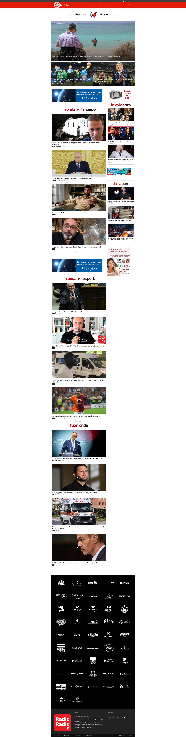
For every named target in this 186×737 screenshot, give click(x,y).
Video (53, 146)
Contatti (119, 735)
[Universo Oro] (61, 700)
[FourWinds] (77, 609)
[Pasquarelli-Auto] (61, 661)
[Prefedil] (77, 661)
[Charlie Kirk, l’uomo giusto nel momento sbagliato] (121, 133)
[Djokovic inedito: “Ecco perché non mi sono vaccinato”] (79, 197)
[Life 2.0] (61, 635)
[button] (130, 5)
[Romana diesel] (61, 674)
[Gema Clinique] (109, 609)
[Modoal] (109, 635)
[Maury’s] (93, 635)
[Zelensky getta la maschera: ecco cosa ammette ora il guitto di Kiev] (79, 477)
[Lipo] (77, 635)
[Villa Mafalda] (77, 700)
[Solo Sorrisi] (125, 674)
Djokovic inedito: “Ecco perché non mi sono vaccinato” (70, 213)
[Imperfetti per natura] (125, 622)
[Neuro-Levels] (61, 648)
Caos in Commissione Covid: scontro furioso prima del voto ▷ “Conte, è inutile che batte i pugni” (121, 123)
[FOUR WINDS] (77, 103)
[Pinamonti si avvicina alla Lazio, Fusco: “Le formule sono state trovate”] (72, 74)
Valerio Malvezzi (58, 460)
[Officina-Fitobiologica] (109, 648)
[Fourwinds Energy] (93, 609)
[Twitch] (126, 1)
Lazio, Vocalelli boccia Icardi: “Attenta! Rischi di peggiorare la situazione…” (76, 416)
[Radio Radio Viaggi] (125, 661)
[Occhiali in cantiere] (77, 648)
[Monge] (125, 635)
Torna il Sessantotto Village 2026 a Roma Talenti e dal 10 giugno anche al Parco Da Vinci (120, 238)
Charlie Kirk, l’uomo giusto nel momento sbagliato (120, 141)
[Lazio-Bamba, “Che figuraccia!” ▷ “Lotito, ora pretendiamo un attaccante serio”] (79, 330)
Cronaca (53, 530)
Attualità (53, 180)
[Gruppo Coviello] (77, 622)
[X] (128, 1)
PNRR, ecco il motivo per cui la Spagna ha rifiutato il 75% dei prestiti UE (75, 563)
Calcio (54, 77)
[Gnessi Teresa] (61, 622)
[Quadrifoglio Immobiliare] (109, 661)
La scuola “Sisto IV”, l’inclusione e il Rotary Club (120, 220)
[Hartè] (93, 622)
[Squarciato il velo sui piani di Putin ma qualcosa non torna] (79, 163)
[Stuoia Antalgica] (109, 687)
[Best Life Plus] (61, 596)
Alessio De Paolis (55, 58)
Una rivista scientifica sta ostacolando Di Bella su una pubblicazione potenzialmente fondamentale (120, 160)
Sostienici (123, 5)
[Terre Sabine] (125, 687)
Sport (99, 5)
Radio (87, 5)
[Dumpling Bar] (125, 596)
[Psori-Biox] (93, 661)
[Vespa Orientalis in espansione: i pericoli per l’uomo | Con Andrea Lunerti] (79, 231)
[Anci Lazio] (61, 583)
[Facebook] (121, 1)
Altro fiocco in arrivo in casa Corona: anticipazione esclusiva (121, 202)
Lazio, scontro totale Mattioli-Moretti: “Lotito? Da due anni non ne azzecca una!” (78, 312)
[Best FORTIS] (125, 583)
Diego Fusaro (58, 180)
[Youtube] (131, 1)
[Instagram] (123, 1)
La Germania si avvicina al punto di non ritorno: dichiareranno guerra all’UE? (77, 458)
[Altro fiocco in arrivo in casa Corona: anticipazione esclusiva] (121, 193)
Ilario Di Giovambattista (59, 347)
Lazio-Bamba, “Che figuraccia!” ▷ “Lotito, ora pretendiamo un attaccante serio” (78, 346)
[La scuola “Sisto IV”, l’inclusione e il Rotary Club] (121, 212)
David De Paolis (58, 214)
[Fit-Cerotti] (61, 609)
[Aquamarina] (77, 583)
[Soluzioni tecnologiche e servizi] (61, 687)
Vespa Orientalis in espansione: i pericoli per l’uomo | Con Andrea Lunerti (76, 247)
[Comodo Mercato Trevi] (77, 596)
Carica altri (78, 252)
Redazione (57, 383)
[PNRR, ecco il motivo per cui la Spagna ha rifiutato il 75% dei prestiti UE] (79, 547)
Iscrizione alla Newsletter (127, 735)
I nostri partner (114, 5)
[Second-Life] (109, 674)
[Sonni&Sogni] (77, 687)
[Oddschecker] (93, 648)
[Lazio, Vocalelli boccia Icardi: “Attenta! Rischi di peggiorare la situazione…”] (79, 400)
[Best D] (109, 583)
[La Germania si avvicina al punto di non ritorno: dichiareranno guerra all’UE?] (79, 443)
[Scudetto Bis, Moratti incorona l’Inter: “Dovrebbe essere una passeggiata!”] (114, 74)
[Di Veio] (109, 596)
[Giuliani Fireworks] (125, 609)
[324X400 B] (119, 276)
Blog (53, 460)
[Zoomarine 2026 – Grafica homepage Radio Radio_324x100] (119, 176)
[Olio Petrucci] (125, 648)
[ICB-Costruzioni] (109, 622)
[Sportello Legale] (93, 687)
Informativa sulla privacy (111, 735)
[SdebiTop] (93, 674)
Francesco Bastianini (59, 313)
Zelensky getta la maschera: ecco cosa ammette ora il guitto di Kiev (74, 493)
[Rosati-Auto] (77, 674)
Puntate (105, 5)
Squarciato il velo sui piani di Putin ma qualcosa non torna (71, 179)
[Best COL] (93, 583)
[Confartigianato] (93, 596)
